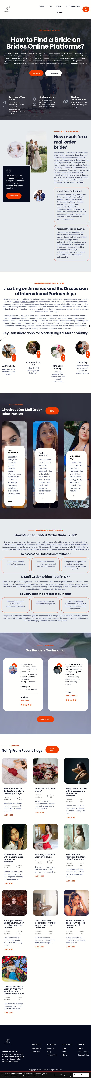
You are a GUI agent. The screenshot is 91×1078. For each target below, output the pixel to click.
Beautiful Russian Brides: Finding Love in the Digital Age (14, 791)
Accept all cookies (81, 1075)
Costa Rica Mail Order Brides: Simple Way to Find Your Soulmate (45, 924)
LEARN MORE (14, 196)
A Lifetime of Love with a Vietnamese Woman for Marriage (13, 858)
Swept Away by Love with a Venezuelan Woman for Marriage (76, 792)
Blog (86, 9)
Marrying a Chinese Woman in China (45, 855)
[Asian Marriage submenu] (79, 6)
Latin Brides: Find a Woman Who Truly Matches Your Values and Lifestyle (14, 990)
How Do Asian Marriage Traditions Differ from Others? (76, 856)
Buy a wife (36, 73)
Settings (62, 1075)
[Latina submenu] (62, 12)
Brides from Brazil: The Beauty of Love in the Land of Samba (75, 924)
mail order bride (67, 182)
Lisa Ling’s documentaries (24, 302)
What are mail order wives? (45, 789)
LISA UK (45, 1070)
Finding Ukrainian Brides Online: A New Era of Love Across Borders (14, 924)
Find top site (53, 73)
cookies (15, 1073)
